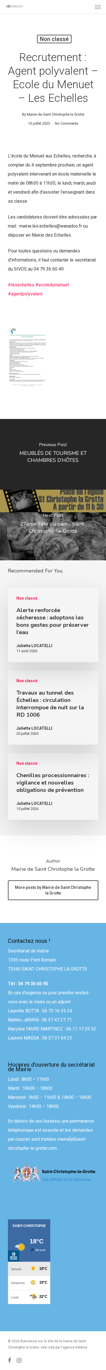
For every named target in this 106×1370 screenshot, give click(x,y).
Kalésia (81, 1347)
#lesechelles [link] (21, 285)
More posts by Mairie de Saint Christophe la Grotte (53, 890)
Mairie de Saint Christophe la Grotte (55, 114)
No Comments (66, 123)
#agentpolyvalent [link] (25, 294)
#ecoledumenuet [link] (52, 285)
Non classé (54, 39)
